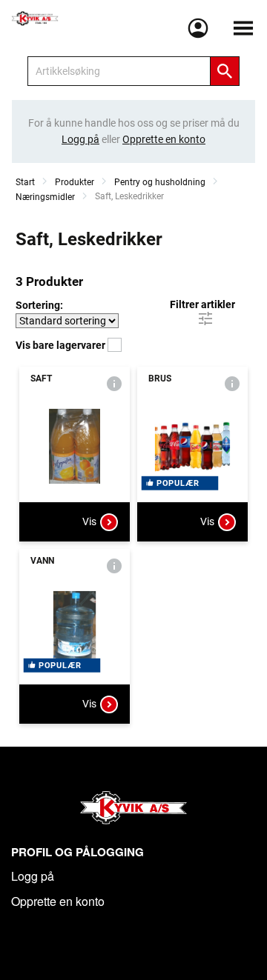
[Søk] (225, 71)
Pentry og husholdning (159, 182)
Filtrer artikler (202, 304)
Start (25, 182)
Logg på (32, 875)
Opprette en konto (58, 901)
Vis (89, 521)
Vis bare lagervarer (62, 345)
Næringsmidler (45, 197)
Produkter (74, 182)
